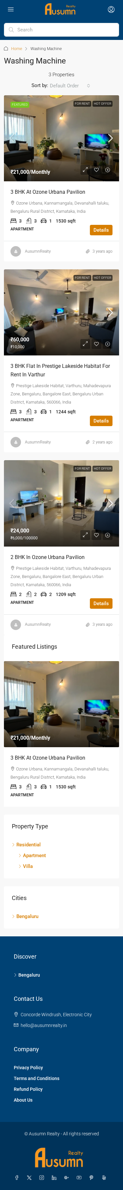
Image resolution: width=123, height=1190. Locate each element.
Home (16, 48)
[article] (61, 734)
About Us (23, 1100)
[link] (61, 138)
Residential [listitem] (28, 845)
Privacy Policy (28, 1067)
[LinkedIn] (55, 1178)
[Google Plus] (68, 1178)
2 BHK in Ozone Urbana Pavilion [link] (47, 557)
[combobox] (70, 86)
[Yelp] (105, 1178)
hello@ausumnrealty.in (44, 1025)
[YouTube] (80, 1178)
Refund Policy (28, 1089)
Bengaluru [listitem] (27, 916)
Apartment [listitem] (34, 855)
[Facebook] (18, 1178)
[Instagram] (43, 1178)
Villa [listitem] (28, 866)
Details (101, 230)
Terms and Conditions (36, 1078)
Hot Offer (102, 103)
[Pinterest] (92, 1178)
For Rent (82, 103)
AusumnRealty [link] (38, 251)
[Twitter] (30, 1178)
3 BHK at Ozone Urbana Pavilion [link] (47, 192)
